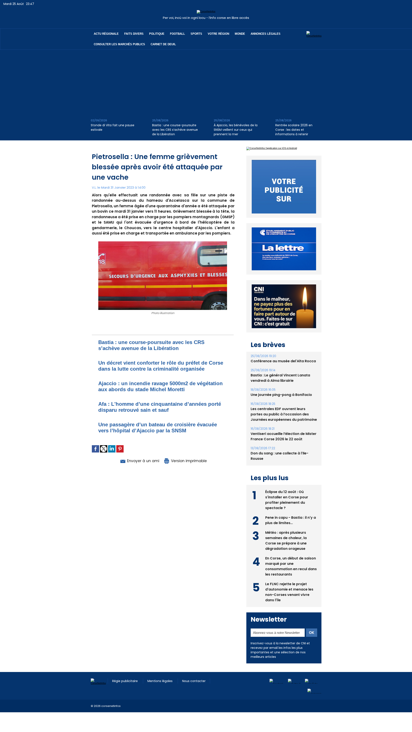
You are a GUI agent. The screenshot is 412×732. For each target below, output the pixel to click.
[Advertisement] (206, 82)
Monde (240, 33)
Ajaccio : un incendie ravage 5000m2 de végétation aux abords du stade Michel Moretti (160, 386)
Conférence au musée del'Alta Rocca (283, 361)
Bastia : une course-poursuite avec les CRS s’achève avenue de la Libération (175, 129)
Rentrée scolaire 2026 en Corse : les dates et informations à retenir (293, 129)
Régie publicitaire (125, 681)
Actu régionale (106, 33)
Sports (196, 33)
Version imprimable (188, 460)
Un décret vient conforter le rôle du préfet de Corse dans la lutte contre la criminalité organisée (160, 366)
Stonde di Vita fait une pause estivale (112, 127)
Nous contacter (194, 681)
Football (177, 33)
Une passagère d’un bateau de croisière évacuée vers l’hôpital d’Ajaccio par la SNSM (157, 427)
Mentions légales (160, 681)
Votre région (218, 33)
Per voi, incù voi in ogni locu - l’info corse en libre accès (206, 17)
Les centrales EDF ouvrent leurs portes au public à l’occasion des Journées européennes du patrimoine (284, 414)
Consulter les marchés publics (119, 44)
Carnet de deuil (163, 44)
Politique (156, 33)
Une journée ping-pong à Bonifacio (281, 394)
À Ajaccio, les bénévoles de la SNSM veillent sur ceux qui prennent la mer (236, 129)
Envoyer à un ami (142, 460)
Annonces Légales (265, 33)
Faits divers (134, 33)
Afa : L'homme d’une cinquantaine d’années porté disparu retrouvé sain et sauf (159, 407)
